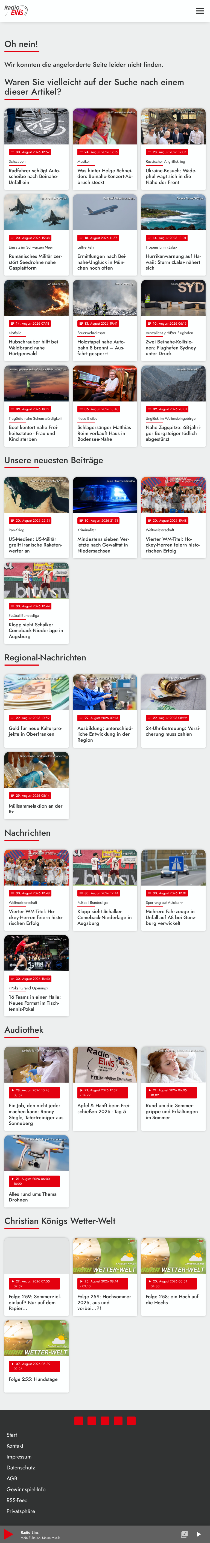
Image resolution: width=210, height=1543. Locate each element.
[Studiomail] (118, 1421)
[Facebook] (92, 1421)
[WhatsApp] (78, 1421)
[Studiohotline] (131, 1421)
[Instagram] (105, 1421)
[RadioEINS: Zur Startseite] (98, 10)
